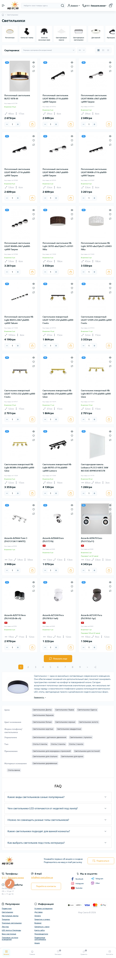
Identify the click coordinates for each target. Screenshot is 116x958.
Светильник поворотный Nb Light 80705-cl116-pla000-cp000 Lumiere (57, 467)
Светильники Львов (64, 710)
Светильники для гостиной (87, 751)
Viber (97, 883)
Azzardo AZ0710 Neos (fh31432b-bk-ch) (15, 617)
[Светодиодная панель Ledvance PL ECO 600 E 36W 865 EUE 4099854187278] (96, 445)
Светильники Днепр (42, 710)
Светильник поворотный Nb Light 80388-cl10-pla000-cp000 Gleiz (19, 467)
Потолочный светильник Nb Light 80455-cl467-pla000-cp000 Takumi (18, 320)
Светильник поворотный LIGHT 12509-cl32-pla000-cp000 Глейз (96, 320)
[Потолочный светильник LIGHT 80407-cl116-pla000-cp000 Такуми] (19, 149)
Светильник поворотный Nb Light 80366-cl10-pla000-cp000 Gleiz (57, 393)
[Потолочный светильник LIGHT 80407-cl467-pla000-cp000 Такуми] (58, 149)
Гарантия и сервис (42, 919)
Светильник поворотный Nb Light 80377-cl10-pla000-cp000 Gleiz (96, 393)
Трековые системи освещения (10, 938)
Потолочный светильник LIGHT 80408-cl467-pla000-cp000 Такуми (17, 246)
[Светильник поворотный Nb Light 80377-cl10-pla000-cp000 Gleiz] (96, 371)
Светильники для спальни (45, 756)
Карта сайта (39, 930)
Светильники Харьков (43, 715)
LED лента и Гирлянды (11, 930)
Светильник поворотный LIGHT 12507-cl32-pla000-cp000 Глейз (58, 320)
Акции (37, 943)
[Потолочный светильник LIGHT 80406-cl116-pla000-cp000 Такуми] (58, 76)
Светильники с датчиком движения (49, 737)
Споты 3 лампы (58, 744)
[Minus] (7, 124)
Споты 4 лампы (40, 744)
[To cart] (32, 124)
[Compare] (33, 70)
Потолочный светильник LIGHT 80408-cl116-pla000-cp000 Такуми (94, 172)
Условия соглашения (43, 908)
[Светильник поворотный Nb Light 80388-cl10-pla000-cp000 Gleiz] (19, 445)
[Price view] (108, 50)
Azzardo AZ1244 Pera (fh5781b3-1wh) (53, 617)
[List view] (103, 50)
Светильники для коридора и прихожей (52, 751)
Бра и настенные (9, 934)
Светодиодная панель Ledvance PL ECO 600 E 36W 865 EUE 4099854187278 (94, 467)
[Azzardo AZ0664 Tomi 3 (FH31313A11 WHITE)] (19, 518)
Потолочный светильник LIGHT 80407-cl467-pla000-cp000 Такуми (56, 172)
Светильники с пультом (81, 737)
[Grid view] (98, 50)
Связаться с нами (41, 927)
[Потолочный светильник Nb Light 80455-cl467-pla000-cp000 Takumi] (19, 297)
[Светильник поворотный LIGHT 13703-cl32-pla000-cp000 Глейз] (19, 371)
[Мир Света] (19, 860)
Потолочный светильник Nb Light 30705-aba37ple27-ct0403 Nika (96, 246)
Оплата (37, 916)
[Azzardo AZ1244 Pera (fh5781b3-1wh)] (58, 596)
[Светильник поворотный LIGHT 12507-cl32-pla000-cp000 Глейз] (58, 297)
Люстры (5, 927)
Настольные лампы (10, 916)
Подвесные (7, 908)
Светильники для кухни (72, 756)
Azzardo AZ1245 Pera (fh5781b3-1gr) (91, 617)
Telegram (99, 879)
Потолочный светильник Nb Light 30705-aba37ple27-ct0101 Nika (58, 246)
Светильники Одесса (87, 710)
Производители (41, 934)
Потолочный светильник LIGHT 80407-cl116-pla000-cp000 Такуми (17, 172)
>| (95, 667)
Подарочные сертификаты (40, 938)
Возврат (38, 923)
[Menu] (3, 6)
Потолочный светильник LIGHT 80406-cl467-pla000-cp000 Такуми (94, 98)
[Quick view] (33, 62)
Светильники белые (42, 722)
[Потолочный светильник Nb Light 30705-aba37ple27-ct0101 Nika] (58, 223)
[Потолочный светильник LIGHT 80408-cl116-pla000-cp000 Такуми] (96, 149)
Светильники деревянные (45, 763)
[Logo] (13, 5)
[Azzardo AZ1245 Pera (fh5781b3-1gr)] (96, 596)
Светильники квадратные (69, 729)
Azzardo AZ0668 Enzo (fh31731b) (53, 540)
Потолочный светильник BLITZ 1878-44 (17, 97)
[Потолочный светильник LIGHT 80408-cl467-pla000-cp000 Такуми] (19, 223)
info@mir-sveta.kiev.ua (42, 877)
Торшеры (6, 919)
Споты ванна (14, 770)
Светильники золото (88, 722)
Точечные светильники (12, 923)
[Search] (62, 5)
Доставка (38, 912)
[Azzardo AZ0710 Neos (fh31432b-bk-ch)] (19, 596)
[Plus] (17, 124)
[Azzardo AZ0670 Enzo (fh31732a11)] (96, 518)
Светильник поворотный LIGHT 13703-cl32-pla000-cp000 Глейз (19, 393)
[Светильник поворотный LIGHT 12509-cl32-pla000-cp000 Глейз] (96, 297)
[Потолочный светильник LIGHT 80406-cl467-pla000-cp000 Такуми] (96, 76)
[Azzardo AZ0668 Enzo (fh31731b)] (58, 518)
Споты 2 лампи (76, 744)
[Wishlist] (33, 66)
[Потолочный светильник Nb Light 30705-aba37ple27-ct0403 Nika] (96, 223)
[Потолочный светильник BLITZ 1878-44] (19, 76)
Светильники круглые (43, 729)
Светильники (7, 912)
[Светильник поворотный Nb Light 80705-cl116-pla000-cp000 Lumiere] (58, 445)
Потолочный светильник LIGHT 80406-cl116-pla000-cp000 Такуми (56, 98)
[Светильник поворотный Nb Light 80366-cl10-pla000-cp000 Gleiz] (58, 371)
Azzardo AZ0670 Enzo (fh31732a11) (91, 540)
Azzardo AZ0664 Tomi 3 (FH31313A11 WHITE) (15, 540)
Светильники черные (65, 722)
